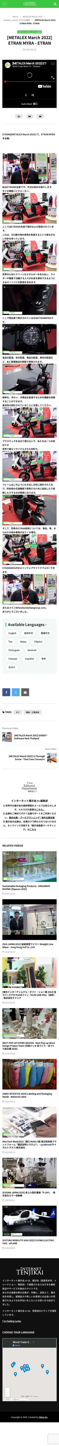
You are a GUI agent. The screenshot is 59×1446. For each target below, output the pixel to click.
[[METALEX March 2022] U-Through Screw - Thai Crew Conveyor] (52, 757)
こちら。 (40, 809)
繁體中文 (45, 633)
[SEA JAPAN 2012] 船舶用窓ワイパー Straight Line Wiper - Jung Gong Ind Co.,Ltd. (27, 945)
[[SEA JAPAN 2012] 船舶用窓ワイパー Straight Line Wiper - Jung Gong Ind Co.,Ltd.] (29, 919)
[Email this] (25, 692)
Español (29, 658)
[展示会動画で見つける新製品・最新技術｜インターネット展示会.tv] (29, 4)
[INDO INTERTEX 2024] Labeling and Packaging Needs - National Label (27, 1095)
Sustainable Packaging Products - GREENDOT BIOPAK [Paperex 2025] (26, 887)
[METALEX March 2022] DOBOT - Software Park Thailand (31, 737)
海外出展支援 (48, 817)
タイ (18, 712)
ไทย (10, 641)
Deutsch (32, 650)
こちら (33, 829)
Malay (23, 641)
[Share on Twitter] (16, 692)
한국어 (11, 667)
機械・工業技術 (32, 712)
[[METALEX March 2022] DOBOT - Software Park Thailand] (7, 737)
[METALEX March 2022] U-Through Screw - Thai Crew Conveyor (27, 758)
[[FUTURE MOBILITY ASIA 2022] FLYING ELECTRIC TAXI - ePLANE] (29, 1221)
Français (12, 658)
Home (15, 16)
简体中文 (28, 633)
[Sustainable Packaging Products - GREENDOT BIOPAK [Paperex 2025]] (29, 866)
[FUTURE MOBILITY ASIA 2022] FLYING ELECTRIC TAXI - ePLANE (28, 1242)
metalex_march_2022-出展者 (16, 20)
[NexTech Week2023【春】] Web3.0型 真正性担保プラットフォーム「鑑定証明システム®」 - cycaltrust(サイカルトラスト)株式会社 (29, 1144)
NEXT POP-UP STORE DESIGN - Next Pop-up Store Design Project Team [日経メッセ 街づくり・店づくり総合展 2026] (28, 1045)
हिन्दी (43, 658)
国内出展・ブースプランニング (24, 817)
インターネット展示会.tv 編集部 (29, 801)
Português (14, 650)
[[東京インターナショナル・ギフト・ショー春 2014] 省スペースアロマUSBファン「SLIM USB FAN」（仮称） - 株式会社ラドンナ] (29, 972)
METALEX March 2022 (32, 16)
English (12, 633)
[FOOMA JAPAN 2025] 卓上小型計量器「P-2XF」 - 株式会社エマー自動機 (28, 1194)
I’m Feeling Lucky (11, 1321)
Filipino (38, 641)
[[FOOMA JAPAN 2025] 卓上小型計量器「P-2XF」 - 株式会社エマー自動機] (29, 1173)
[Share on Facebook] (6, 692)
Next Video (51, 748)
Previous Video (10, 728)
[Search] (55, 4)
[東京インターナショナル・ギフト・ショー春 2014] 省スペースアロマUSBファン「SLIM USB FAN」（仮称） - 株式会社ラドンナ (29, 994)
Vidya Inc (43, 1417)
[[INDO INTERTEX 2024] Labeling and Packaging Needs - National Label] (29, 1074)
